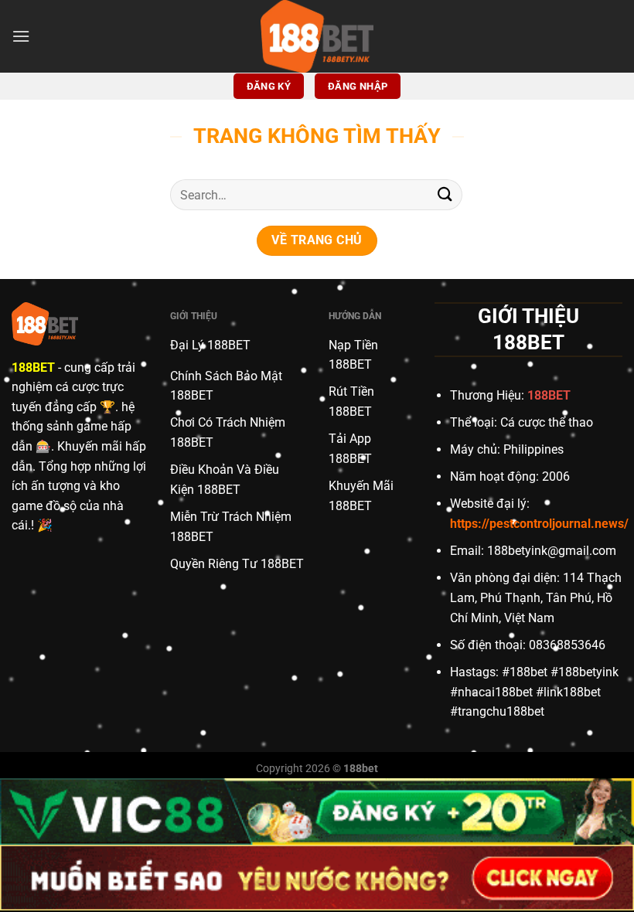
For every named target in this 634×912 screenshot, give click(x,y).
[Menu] (21, 36)
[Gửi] (445, 194)
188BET (33, 367)
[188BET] (317, 36)
